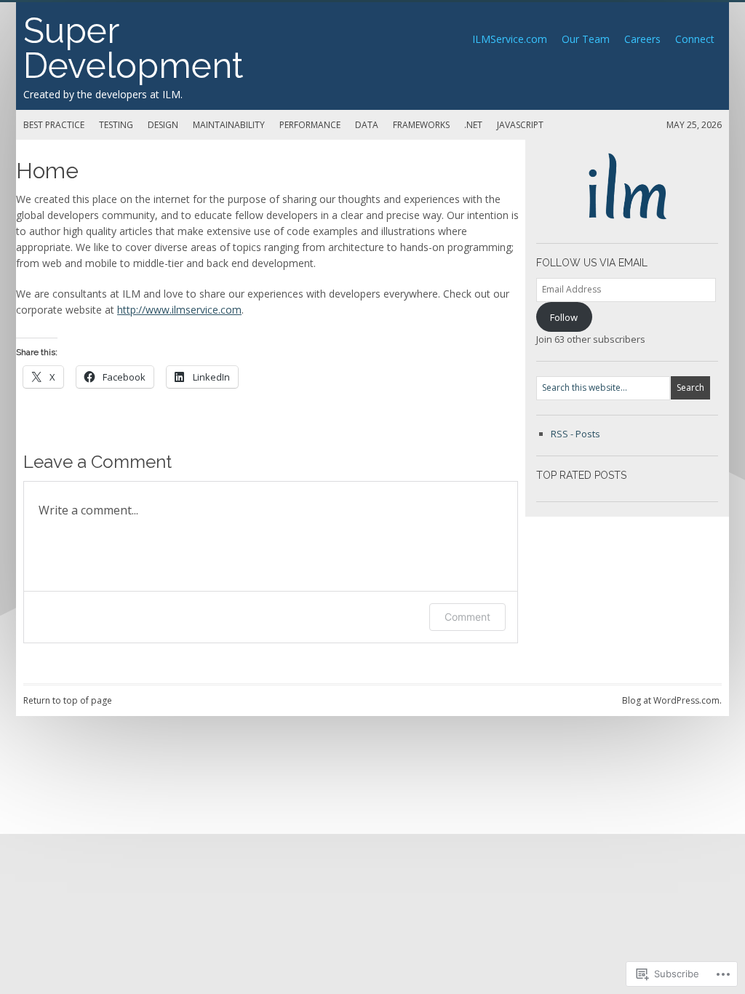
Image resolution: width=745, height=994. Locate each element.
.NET (473, 125)
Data (366, 125)
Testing (116, 125)
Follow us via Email (592, 263)
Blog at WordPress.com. (672, 700)
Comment (467, 617)
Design (163, 125)
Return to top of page (67, 700)
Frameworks (421, 125)
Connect (694, 39)
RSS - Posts (575, 433)
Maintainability (229, 125)
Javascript (520, 125)
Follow (564, 317)
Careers (642, 39)
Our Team (586, 39)
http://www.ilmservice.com (179, 310)
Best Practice (53, 125)
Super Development (133, 48)
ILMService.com (509, 39)
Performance (309, 125)
